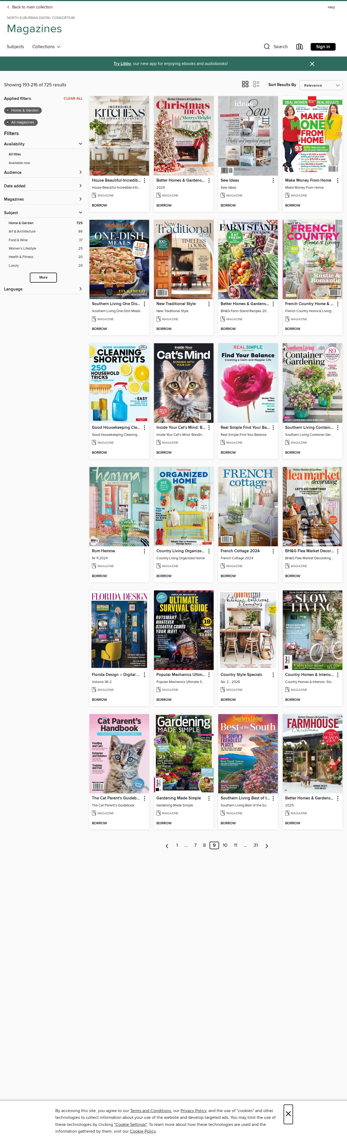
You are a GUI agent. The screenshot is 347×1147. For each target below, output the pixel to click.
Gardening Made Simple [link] (178, 798)
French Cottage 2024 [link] (240, 551)
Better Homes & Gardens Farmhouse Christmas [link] (310, 798)
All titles (15, 154)
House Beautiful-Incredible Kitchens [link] (117, 180)
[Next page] (267, 845)
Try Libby (122, 64)
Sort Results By (282, 84)
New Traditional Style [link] (176, 304)
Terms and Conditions (150, 1110)
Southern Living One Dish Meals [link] (117, 304)
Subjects (15, 47)
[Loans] (300, 48)
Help (331, 7)
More (43, 277)
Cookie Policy (143, 1131)
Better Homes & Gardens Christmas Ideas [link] (181, 180)
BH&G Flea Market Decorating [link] (310, 551)
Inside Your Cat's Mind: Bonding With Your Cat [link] (181, 427)
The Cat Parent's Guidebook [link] (117, 798)
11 (235, 845)
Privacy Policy (193, 1110)
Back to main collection (32, 7)
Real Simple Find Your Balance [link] (245, 427)
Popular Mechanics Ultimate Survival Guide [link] (181, 674)
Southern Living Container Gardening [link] (310, 427)
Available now (19, 163)
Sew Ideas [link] (230, 180)
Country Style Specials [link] (241, 674)
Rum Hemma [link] (103, 551)
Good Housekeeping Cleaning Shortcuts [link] (117, 427)
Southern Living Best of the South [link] (245, 798)
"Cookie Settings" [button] (130, 1124)
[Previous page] (167, 845)
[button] (275, 48)
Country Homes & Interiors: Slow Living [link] (310, 674)
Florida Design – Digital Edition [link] (117, 674)
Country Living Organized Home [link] (181, 551)
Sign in (323, 47)
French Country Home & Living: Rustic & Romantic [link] (310, 304)
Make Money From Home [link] (308, 180)
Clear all (73, 98)
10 (225, 845)
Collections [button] (44, 47)
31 (255, 845)
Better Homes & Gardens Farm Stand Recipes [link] (245, 304)
